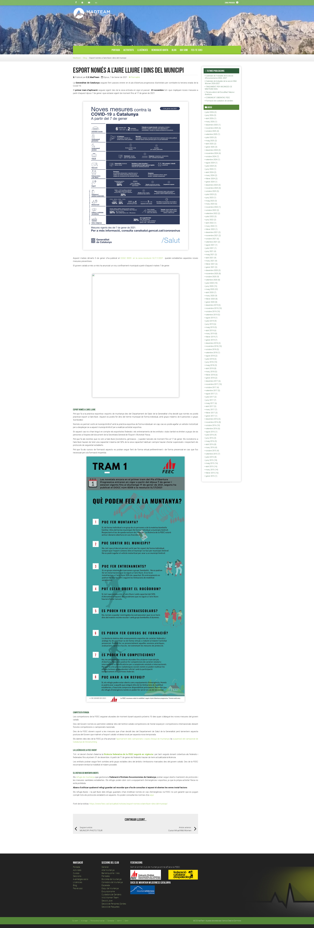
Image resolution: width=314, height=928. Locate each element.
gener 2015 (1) (211, 476)
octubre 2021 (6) (212, 239)
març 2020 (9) (211, 296)
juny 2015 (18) (211, 460)
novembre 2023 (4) (213, 188)
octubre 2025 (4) (212, 131)
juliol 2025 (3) (210, 137)
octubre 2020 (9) (212, 277)
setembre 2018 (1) (212, 352)
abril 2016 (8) (210, 444)
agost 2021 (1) (211, 245)
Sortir (126, 921)
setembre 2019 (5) (212, 315)
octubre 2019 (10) (212, 311)
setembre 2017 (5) (212, 390)
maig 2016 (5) (211, 441)
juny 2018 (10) (211, 362)
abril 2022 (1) (210, 223)
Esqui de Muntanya (110, 888)
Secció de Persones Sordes (114, 903)
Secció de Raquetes (110, 906)
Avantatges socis (80, 879)
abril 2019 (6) (210, 330)
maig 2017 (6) (211, 403)
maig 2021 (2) (211, 254)
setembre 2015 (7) (212, 454)
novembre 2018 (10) (213, 346)
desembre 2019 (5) (213, 305)
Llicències (142, 50)
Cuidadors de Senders (111, 894)
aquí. (152, 795)
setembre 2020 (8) (212, 280)
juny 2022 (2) (210, 220)
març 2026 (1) (211, 122)
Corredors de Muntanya (112, 882)
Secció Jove (107, 900)
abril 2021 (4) (210, 258)
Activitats (128, 50)
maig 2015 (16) (211, 463)
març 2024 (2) (211, 175)
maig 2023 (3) (211, 201)
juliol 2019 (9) (210, 321)
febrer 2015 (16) (211, 473)
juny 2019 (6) (210, 324)
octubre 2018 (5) (212, 349)
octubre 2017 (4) (212, 387)
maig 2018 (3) (211, 365)
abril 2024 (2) (210, 172)
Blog (174, 50)
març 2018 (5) (211, 371)
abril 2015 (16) (211, 466)
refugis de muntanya (85, 777)
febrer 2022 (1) (211, 229)
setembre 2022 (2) (212, 213)
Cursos (76, 873)
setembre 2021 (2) (212, 242)
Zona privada (230, 3)
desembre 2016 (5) (213, 419)
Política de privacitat (98, 921)
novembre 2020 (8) (213, 273)
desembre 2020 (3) (213, 270)
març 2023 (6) (211, 204)
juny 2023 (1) (210, 197)
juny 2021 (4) (210, 251)
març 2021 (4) (211, 261)
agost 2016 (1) (211, 432)
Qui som (184, 50)
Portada (116, 50)
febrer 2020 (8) (211, 299)
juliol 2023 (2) (210, 194)
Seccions (77, 876)
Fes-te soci (196, 50)
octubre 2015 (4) (212, 451)
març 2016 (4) (211, 447)
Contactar (110, 921)
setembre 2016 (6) (212, 428)
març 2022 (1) (211, 226)
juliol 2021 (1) (210, 248)
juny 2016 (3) (210, 438)
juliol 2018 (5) (210, 359)
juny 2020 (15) (211, 286)
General (105, 867)
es (96, 2)
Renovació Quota (159, 50)
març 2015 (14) (211, 470)
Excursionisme (108, 891)
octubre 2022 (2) (212, 210)
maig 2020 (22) (211, 289)
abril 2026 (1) (210, 118)
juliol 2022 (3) (210, 216)
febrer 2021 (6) (211, 264)
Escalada (106, 885)
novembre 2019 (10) (213, 308)
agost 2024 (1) (211, 163)
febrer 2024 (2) (211, 178)
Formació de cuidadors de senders (219, 101)
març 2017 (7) (211, 409)
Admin (119, 921)
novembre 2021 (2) (213, 235)
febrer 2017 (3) (211, 413)
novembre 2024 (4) (213, 153)
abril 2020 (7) (210, 292)
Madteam (77, 58)
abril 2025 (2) (210, 144)
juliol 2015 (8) (210, 457)
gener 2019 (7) (211, 340)
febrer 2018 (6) (211, 375)
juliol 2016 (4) (210, 435)
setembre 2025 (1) (212, 134)
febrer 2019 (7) (211, 337)
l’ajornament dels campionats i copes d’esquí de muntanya (142, 738)
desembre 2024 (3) (213, 150)
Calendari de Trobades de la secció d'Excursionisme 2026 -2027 (219, 77)
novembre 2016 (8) (213, 422)
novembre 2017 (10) (213, 384)
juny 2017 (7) (210, 400)
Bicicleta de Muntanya (111, 879)
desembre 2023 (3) (213, 185)
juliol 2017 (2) (210, 397)
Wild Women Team (110, 897)
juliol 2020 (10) (211, 283)
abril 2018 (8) (210, 368)
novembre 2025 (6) (213, 128)
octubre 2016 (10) (212, 425)
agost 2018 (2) (211, 356)
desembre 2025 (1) (213, 125)
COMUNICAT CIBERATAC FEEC (217, 97)
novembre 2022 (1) (213, 207)
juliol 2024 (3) (210, 166)
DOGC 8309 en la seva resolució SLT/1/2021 (142, 258)
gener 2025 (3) (211, 147)
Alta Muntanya (108, 870)
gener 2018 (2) (211, 378)
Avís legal (84, 921)
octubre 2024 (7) (212, 156)
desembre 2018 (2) (213, 343)
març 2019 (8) (211, 333)
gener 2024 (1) (211, 182)
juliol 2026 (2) (210, 112)
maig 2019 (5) (211, 327)
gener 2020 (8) (211, 302)
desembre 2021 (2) (213, 232)
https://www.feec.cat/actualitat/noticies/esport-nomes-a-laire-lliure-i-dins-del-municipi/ (128, 803)
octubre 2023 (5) (212, 191)
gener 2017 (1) (211, 416)
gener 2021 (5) (211, 267)
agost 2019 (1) (211, 318)
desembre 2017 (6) (213, 381)
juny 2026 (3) (210, 115)
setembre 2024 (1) (212, 159)
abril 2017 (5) (210, 406)
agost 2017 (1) (211, 394)
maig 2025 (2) (211, 141)
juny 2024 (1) (210, 169)
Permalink (135, 77)
